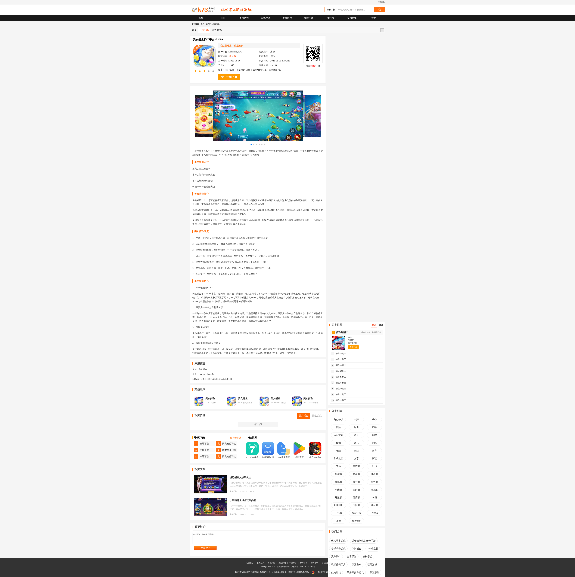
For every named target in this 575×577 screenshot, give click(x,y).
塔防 (374, 435)
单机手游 (265, 18)
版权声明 (282, 563)
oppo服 (356, 489)
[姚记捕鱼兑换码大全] (210, 484)
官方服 (356, 482)
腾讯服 (338, 482)
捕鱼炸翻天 (339, 353)
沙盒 (356, 435)
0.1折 (374, 466)
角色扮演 (338, 419)
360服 (374, 497)
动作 (374, 419)
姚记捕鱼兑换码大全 (240, 477)
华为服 (374, 482)
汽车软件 (336, 556)
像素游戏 (356, 564)
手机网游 (244, 18)
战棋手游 (367, 556)
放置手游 (374, 572)
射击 (356, 427)
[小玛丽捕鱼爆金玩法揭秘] (210, 507)
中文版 (229, 70)
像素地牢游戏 (338, 540)
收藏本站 (381, 2)
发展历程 (271, 563)
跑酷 (374, 443)
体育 (374, 450)
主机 (222, 18)
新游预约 (356, 521)
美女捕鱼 (216, 24)
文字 (356, 458)
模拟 (338, 443)
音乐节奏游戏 (338, 548)
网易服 (374, 474)
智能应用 (309, 18)
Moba (338, 450)
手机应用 (287, 18)
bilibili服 (338, 505)
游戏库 (208, 24)
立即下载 (204, 443)
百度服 (356, 497)
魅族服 (338, 497)
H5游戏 (374, 513)
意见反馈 (325, 563)
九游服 (338, 474)
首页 (201, 18)
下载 (204, 30)
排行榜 (330, 18)
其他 (338, 466)
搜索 (379, 9)
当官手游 (352, 556)
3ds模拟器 (372, 548)
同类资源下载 (229, 443)
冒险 (338, 427)
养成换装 (338, 458)
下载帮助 (292, 563)
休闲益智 (338, 435)
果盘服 (356, 474)
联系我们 (260, 563)
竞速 (356, 450)
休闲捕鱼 (356, 548)
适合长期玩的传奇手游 (364, 540)
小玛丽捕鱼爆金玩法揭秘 (243, 500)
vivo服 (374, 489)
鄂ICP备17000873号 (307, 567)
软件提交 (314, 563)
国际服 (356, 505)
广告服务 (303, 563)
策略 (374, 427)
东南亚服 (356, 513)
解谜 (374, 458)
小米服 (338, 489)
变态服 (356, 466)
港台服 (374, 505)
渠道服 (217, 30)
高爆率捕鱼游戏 (355, 572)
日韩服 (338, 513)
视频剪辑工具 (338, 564)
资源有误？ (238, 438)
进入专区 (258, 424)
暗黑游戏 (372, 564)
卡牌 (356, 419)
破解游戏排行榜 (283, 567)
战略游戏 (336, 572)
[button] (251, 144)
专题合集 (352, 18)
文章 (373, 18)
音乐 (356, 443)
